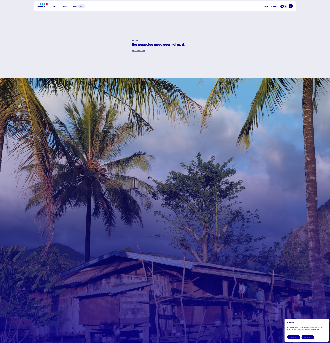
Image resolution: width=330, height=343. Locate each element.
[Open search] (291, 6)
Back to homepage (138, 50)
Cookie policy (316, 329)
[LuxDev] (42, 6)
